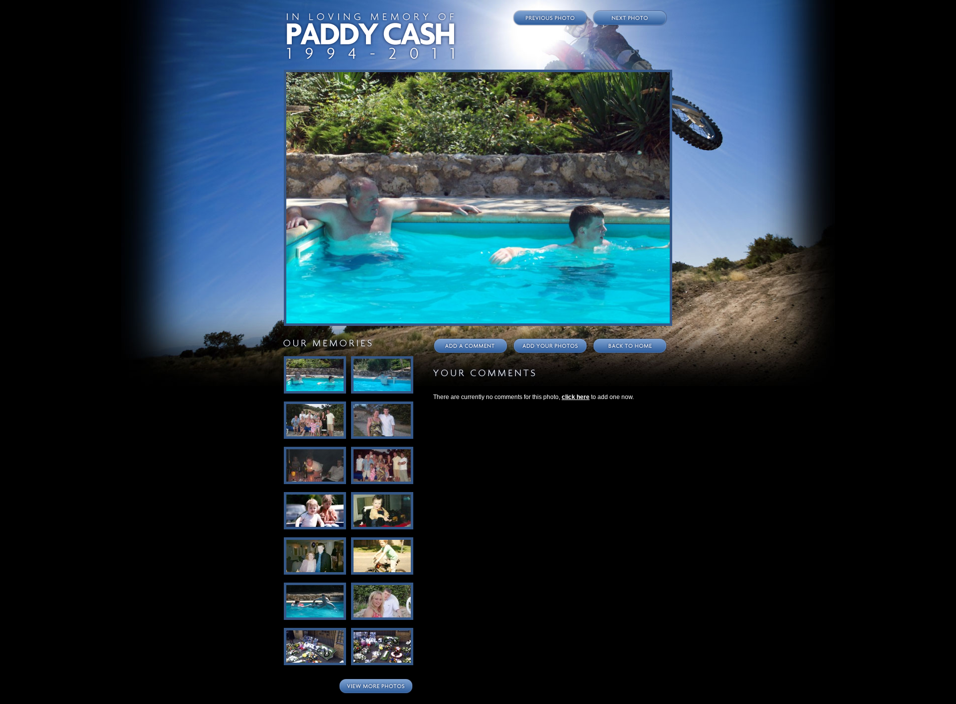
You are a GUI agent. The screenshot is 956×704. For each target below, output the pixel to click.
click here (576, 397)
